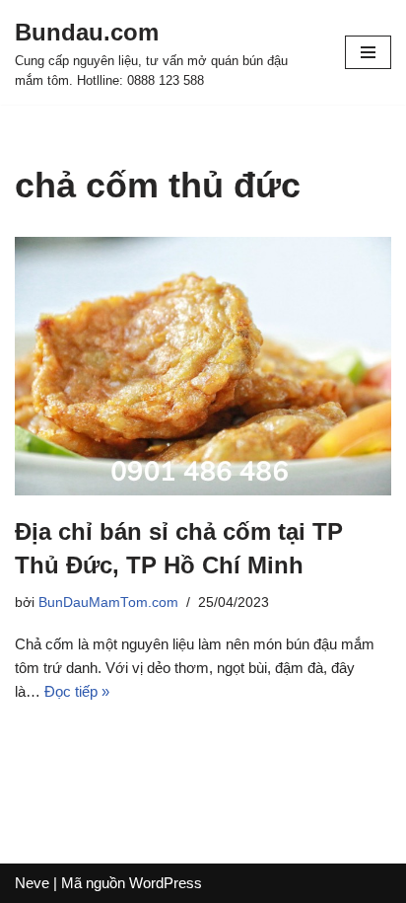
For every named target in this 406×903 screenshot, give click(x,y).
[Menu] (368, 52)
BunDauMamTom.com (108, 602)
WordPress (165, 882)
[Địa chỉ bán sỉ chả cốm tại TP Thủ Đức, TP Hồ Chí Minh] (203, 366)
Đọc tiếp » (76, 691)
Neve (32, 882)
